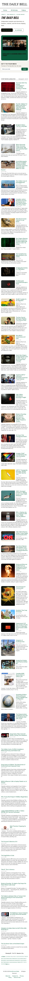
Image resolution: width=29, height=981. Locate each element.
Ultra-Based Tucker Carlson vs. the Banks (21, 220)
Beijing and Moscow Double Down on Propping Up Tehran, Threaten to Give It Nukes (21, 567)
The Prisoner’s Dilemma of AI (9, 841)
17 (24, 956)
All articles (18, 30)
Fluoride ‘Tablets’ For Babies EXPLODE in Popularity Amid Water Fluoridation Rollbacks (21, 106)
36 (24, 958)
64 (13, 962)
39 (3, 960)
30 (15, 958)
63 (11, 962)
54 (24, 960)
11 (15, 956)
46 (13, 960)
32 (18, 958)
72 (24, 962)
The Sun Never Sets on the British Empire (12, 943)
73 (25, 962)
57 (3, 962)
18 (25, 956)
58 (4, 962)
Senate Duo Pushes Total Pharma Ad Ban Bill (21, 662)
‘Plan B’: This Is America (7, 869)
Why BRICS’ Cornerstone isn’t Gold (20, 337)
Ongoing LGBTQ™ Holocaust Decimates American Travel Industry (22, 377)
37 (25, 958)
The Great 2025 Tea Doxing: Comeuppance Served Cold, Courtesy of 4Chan (21, 85)
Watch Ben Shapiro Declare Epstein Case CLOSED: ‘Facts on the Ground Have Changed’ (22, 358)
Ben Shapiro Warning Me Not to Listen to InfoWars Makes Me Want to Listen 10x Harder (21, 241)
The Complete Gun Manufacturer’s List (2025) (21, 255)
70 (21, 962)
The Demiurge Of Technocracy (20, 587)
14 (20, 956)
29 (14, 958)
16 (22, 956)
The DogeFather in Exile (7, 855)
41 (6, 960)
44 (10, 960)
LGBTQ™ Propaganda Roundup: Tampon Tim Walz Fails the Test (21, 472)
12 (17, 956)
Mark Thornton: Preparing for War (18, 826)
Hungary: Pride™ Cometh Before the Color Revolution (21, 455)
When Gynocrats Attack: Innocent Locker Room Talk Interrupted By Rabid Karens (21, 147)
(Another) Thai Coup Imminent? (21, 611)
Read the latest (7, 30)
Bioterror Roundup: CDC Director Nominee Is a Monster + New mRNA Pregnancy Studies (21, 417)
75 (3, 964)
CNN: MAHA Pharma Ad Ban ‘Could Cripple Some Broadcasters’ (22, 533)
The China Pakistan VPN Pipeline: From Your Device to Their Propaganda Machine (22, 548)
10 (14, 956)
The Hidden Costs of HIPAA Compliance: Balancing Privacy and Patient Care (12, 749)
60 (7, 962)
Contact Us (15, 976)
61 (8, 962)
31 (17, 958)
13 (18, 956)
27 (11, 958)
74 (1, 964)
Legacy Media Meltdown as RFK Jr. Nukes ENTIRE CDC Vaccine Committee (12, 811)
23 (6, 958)
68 (18, 962)
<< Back (3, 956)
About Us (8, 976)
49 (17, 960)
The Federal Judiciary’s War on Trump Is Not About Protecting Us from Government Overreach (13, 897)
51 (20, 960)
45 (11, 960)
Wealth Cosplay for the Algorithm (21, 299)
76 (4, 964)
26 (10, 958)
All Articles (14, 10)
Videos (23, 10)
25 (8, 958)
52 (21, 960)
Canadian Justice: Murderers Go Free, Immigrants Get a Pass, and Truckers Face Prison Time (21, 202)
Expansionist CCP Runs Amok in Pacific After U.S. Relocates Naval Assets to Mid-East (22, 626)
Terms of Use (17, 977)
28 (13, 958)
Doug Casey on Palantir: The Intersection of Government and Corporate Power (13, 765)
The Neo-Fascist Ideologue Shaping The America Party (21, 319)
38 (1, 960)
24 (7, 958)
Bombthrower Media (14, 971)
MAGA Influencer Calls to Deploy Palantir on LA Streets (14, 782)
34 (21, 958)
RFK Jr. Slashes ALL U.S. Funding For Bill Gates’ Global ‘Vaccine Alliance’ (21, 514)
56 (1, 962)
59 (6, 962)
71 (23, 962)
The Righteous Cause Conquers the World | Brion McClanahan (19, 913)
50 (18, 960)
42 (7, 960)
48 (15, 960)
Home (5, 10)
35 (23, 958)
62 (10, 962)
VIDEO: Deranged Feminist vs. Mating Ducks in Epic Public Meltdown (21, 493)
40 (4, 960)
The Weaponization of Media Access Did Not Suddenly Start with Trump (21, 716)
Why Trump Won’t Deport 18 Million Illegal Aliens (14, 797)
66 (15, 962)
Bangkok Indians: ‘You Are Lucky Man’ (21, 125)
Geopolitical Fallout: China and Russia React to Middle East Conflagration (21, 697)
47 (14, 960)
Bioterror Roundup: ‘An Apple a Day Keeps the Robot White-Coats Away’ (13, 884)
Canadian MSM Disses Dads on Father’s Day (20, 675)
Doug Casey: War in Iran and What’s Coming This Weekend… (18, 734)
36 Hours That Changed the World (21, 435)
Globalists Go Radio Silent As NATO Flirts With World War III (13, 928)
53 (23, 960)
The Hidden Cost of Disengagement (21, 181)
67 (17, 962)
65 (14, 962)
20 (1, 958)
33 (20, 958)
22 (4, 958)
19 (27, 956)
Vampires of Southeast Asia (20, 640)
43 (8, 960)
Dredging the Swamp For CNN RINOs (22, 268)
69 (20, 962)
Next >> (7, 964)
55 (25, 960)
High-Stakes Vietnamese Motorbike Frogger (21, 396)
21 (3, 958)
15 (21, 956)
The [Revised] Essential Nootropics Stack (22, 282)
